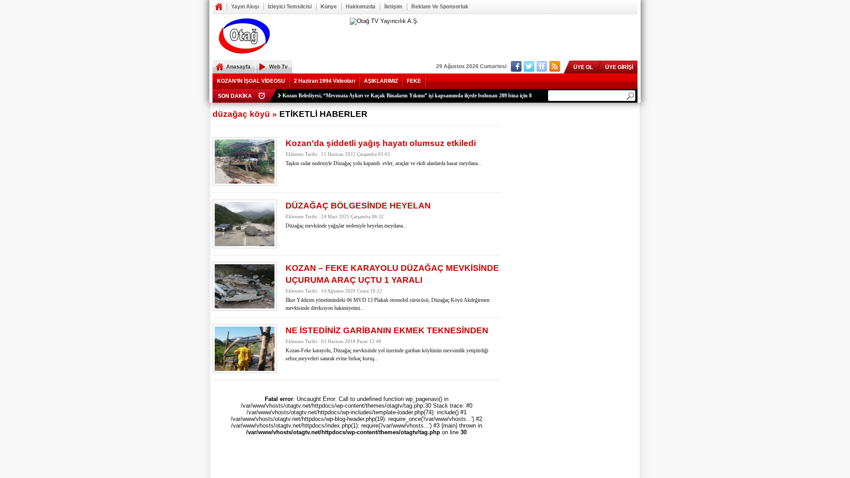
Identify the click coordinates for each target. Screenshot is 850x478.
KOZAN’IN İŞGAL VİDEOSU (251, 81)
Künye (329, 7)
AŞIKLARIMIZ (381, 81)
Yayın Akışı (245, 7)
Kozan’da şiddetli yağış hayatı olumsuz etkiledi (381, 143)
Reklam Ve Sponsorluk (439, 7)
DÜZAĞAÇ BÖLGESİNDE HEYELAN (358, 205)
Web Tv (278, 67)
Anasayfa (218, 6)
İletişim (393, 7)
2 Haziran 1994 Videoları (324, 81)
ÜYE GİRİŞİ (619, 67)
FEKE (414, 81)
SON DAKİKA (235, 96)
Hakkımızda (360, 7)
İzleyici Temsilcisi (290, 7)
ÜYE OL (583, 67)
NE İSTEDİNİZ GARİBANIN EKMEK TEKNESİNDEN (387, 330)
